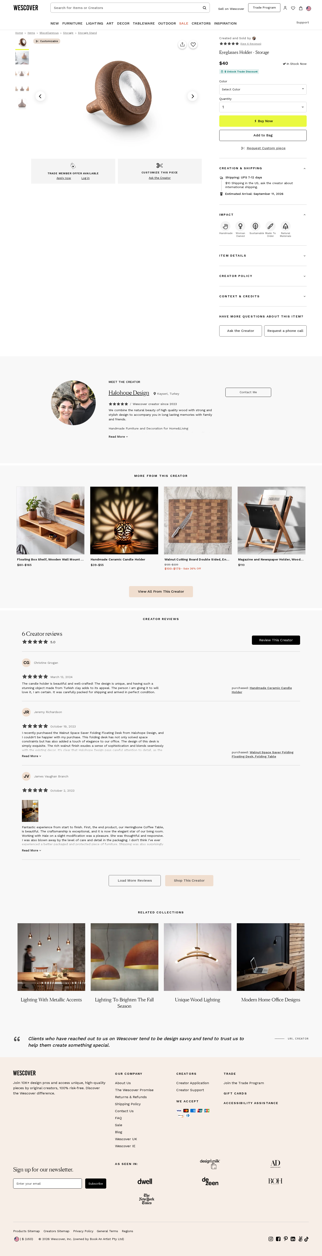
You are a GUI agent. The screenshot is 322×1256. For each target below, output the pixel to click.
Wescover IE (125, 1146)
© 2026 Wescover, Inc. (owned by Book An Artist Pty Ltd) (81, 1239)
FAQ (118, 1118)
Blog (118, 1132)
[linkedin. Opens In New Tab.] (293, 1239)
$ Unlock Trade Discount (241, 71)
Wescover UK (126, 1139)
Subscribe (95, 1183)
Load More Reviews (135, 880)
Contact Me (248, 392)
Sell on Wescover (231, 9)
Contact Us (124, 1111)
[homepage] (27, 7)
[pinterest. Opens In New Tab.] (285, 1239)
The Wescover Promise (134, 1090)
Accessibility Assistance (251, 1103)
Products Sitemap (26, 1231)
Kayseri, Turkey (168, 393)
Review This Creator (276, 640)
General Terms (107, 1231)
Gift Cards (235, 1093)
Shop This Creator (189, 880)
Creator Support (190, 1090)
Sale (118, 1125)
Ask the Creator (240, 331)
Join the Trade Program (244, 1083)
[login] (285, 7)
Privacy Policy (83, 1231)
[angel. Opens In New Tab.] (300, 1239)
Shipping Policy (128, 1104)
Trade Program (264, 7)
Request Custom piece (266, 148)
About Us (123, 1083)
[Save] (193, 44)
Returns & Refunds (131, 1097)
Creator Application (192, 1083)
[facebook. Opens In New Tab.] (278, 1239)
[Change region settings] (308, 8)
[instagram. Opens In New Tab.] (271, 1239)
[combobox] (130, 8)
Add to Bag (263, 135)
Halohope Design (129, 392)
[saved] (293, 8)
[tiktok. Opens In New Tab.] (306, 1239)
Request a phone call (285, 331)
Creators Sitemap (56, 1231)
